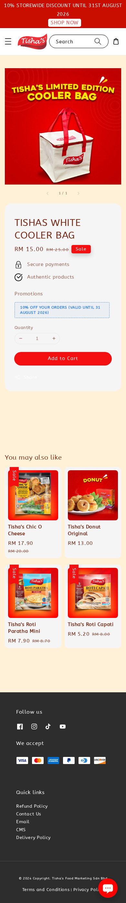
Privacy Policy (88, 889)
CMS (21, 830)
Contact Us (28, 814)
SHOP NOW (65, 23)
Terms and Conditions (46, 889)
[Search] (98, 41)
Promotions (29, 294)
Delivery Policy (33, 837)
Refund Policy (32, 806)
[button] (8, 41)
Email (23, 821)
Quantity (24, 327)
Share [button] (30, 377)
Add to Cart (63, 358)
